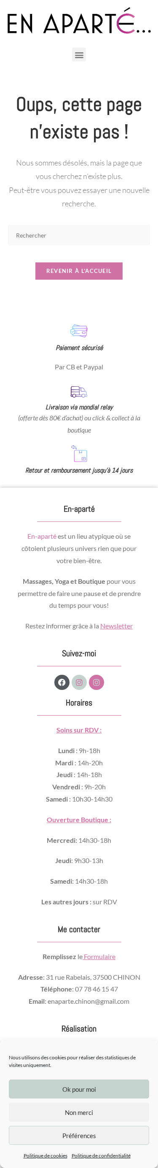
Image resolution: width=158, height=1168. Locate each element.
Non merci (79, 1112)
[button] (79, 54)
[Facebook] (62, 682)
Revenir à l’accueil (79, 270)
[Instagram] (79, 682)
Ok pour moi (79, 1089)
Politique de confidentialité (101, 1155)
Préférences (79, 1135)
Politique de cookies (45, 1155)
